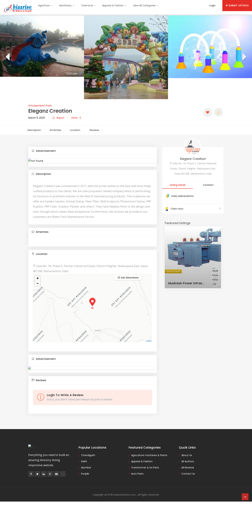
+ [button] (38, 278)
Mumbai (86, 467)
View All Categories (144, 5)
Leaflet (148, 340)
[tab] (92, 151)
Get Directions (129, 277)
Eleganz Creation (193, 159)
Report (60, 117)
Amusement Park (40, 106)
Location (75, 130)
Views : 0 (76, 117)
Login (212, 5)
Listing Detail (177, 185)
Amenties (55, 130)
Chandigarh (88, 455)
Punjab (85, 473)
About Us (186, 455)
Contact (208, 185)
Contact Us (188, 473)
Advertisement (45, 151)
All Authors (187, 461)
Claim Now (177, 208)
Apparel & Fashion (113, 5)
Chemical (87, 5)
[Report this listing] (218, 112)
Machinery (65, 5)
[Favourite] (207, 112)
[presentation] (7, 57)
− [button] (38, 283)
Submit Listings (239, 5)
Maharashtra (186, 196)
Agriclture (44, 5)
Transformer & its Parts (145, 467)
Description (34, 130)
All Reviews (187, 467)
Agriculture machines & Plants (149, 455)
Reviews (94, 130)
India (174, 196)
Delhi (84, 461)
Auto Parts (137, 473)
